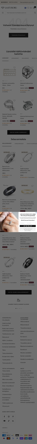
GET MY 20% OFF (28, 226)
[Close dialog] (36, 212)
